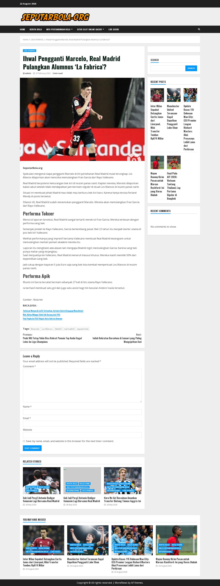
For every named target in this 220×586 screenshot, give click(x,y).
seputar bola (82, 329)
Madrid (58, 329)
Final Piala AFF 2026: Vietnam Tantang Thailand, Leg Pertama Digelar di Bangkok (173, 186)
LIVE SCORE (114, 29)
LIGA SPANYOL (29, 51)
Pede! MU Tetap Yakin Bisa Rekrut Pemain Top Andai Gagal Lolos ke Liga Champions (52, 338)
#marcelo (35, 329)
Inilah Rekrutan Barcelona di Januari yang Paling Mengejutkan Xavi (117, 338)
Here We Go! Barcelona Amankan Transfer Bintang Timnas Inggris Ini (123, 480)
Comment (29, 366)
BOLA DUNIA (44, 487)
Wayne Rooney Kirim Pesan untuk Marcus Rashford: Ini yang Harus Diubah (157, 184)
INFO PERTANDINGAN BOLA (58, 29)
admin (28, 73)
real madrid (69, 329)
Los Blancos (47, 329)
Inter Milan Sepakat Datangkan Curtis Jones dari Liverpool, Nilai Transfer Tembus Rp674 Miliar (157, 122)
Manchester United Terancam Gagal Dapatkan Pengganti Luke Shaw (88, 540)
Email (27, 418)
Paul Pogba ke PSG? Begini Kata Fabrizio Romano (42, 318)
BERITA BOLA (36, 29)
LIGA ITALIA (55, 552)
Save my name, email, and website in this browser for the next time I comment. (70, 441)
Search (155, 60)
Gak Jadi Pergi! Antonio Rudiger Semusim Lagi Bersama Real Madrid (41, 480)
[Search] (199, 29)
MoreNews (121, 582)
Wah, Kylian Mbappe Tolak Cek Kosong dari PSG (41, 314)
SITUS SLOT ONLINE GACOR (89, 29)
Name (27, 406)
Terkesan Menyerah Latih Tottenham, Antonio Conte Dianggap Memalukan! (53, 310)
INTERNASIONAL (73, 491)
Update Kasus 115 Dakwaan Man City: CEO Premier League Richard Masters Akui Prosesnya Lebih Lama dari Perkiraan (190, 127)
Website (27, 429)
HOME (22, 29)
